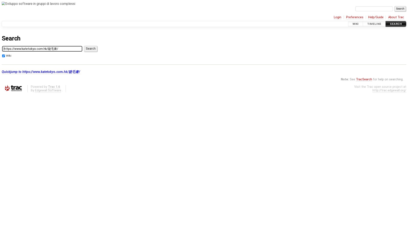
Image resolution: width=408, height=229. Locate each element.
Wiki (356, 23)
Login (337, 17)
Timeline (374, 23)
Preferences (354, 17)
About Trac (396, 17)
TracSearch (364, 79)
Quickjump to (41, 72)
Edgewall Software (48, 90)
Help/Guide (376, 17)
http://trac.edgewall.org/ (389, 90)
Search (396, 23)
